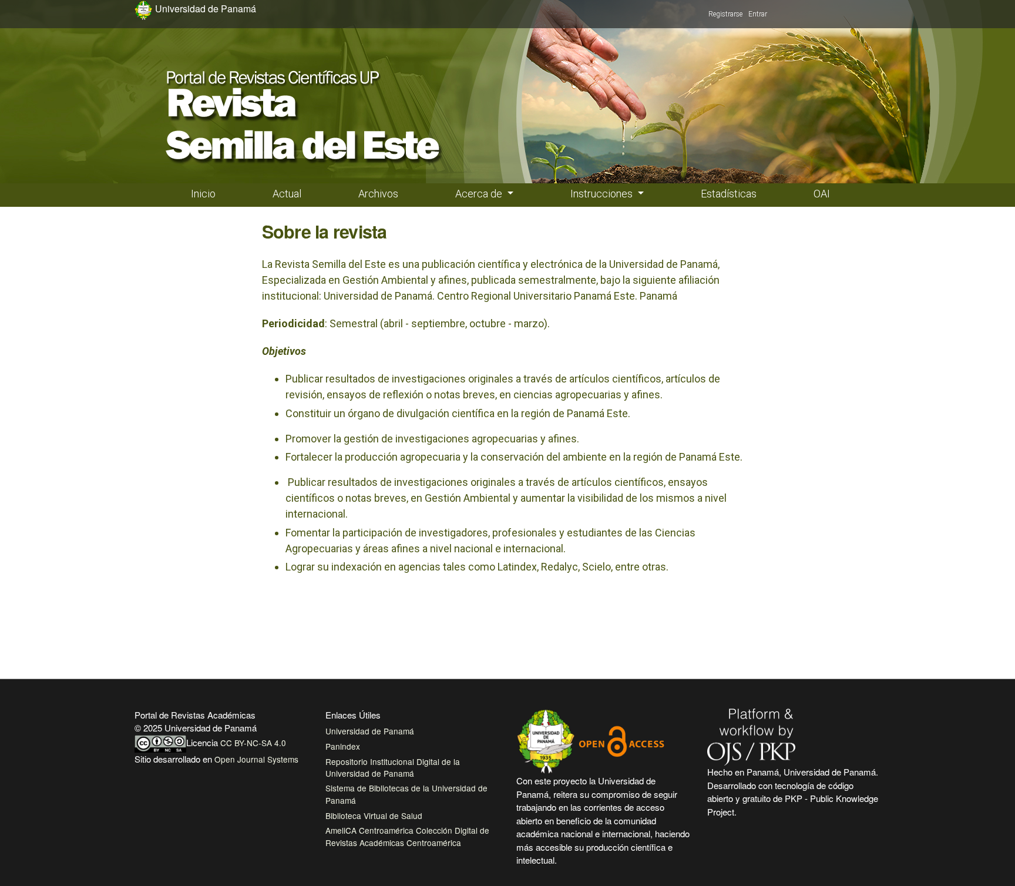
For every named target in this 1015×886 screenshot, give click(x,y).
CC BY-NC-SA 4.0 (253, 743)
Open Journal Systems (256, 759)
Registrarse (725, 14)
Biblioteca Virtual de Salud (373, 815)
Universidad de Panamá (369, 731)
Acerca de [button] (480, 193)
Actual (287, 193)
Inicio (203, 193)
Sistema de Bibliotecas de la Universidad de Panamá (406, 794)
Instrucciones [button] (602, 193)
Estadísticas (729, 193)
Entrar (757, 14)
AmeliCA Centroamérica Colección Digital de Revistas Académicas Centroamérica (407, 836)
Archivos (378, 193)
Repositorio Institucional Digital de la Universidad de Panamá (392, 767)
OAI (822, 193)
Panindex (342, 746)
